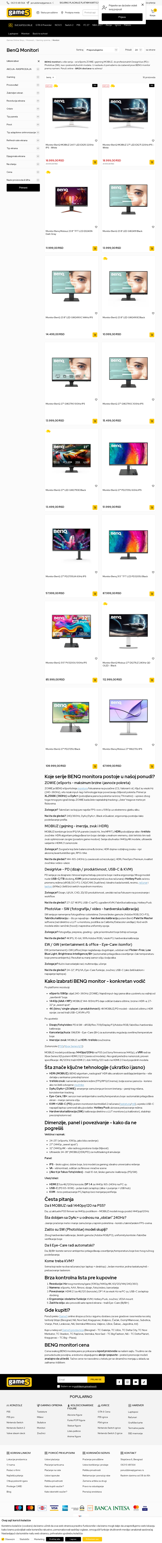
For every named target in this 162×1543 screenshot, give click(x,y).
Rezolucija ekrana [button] (16, 100)
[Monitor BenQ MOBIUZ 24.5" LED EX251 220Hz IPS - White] (71, 113)
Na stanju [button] (11, 164)
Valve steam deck (16, 1433)
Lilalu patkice (74, 1431)
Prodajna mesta (72, 12)
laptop (48, 886)
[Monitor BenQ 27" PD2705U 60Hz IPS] (128, 458)
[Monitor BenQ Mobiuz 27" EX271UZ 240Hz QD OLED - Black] (128, 631)
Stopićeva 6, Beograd (132, 1459)
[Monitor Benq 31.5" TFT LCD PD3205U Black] (128, 545)
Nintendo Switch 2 (16, 1427)
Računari (132, 1417)
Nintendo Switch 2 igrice (110, 1433)
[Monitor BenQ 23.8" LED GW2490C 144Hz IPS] (71, 286)
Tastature (42, 1411)
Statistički (24, 1539)
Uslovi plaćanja (52, 1459)
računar (143, 882)
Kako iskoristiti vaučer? (56, 1491)
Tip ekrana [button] (12, 148)
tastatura (125, 1104)
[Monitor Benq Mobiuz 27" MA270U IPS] (128, 717)
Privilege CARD (14, 1486)
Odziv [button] (10, 108)
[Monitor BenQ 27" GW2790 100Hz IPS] (71, 372)
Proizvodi (30, 40)
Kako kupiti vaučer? (54, 1486)
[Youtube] (136, 1382)
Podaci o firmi (13, 1470)
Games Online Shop (15, 40)
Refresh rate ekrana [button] (17, 140)
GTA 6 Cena (104, 1411)
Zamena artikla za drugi (95, 1480)
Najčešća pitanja (147, 2)
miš (133, 1104)
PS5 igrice (103, 1417)
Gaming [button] (11, 77)
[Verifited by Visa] (145, 1507)
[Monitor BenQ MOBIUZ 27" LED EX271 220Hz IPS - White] (128, 113)
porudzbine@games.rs (41, 3)
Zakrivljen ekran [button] (15, 92)
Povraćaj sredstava (92, 1491)
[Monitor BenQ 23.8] (128, 199)
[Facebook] (119, 1382)
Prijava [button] (122, 17)
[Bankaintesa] (108, 1507)
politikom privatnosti (85, 1386)
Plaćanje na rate (53, 1470)
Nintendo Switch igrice (109, 1427)
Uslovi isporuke (52, 1475)
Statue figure (74, 1425)
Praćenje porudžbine (93, 1459)
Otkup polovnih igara (17, 1480)
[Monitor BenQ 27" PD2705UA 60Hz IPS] (71, 545)
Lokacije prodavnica (17, 1459)
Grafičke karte (135, 1422)
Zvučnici (41, 1433)
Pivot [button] (9, 124)
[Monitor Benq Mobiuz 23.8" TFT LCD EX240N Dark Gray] (71, 199)
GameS (63, 1316)
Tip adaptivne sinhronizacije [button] (21, 132)
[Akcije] (49, 86)
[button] (50, 77)
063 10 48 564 (18, 3)
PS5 (61, 1046)
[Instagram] (127, 1382)
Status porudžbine (49, 12)
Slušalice (41, 1422)
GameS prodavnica (73, 1330)
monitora (83, 788)
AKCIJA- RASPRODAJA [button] (19, 69)
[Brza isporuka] (56, 86)
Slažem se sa (79, 1386)
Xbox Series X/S (73, 1046)
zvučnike (79, 1085)
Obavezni (10, 1539)
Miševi (40, 1417)
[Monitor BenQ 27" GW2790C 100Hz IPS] (128, 372)
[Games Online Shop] (19, 12)
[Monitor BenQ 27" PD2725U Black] (71, 717)
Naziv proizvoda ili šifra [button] (18, 180)
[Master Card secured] (136, 1507)
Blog (9, 1491)
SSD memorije (135, 1433)
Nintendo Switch (15, 1422)
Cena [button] (9, 172)
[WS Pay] (77, 1507)
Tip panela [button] (12, 116)
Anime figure (74, 1436)
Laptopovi (133, 1411)
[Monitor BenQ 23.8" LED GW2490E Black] (128, 286)
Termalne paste (136, 1428)
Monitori (41, 1427)
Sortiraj (79, 50)
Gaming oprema (43, 40)
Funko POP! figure (76, 1420)
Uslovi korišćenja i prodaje (95, 1464)
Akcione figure (74, 1414)
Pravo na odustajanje (93, 1486)
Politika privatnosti (54, 1480)
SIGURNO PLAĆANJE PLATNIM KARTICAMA (81, 3)
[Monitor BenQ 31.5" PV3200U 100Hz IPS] (71, 631)
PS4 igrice (103, 1422)
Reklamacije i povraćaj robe (96, 1475)
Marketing (39, 1539)
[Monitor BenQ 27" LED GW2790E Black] (71, 458)
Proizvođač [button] (12, 84)
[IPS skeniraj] (81, 1516)
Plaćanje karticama (54, 1464)
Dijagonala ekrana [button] (16, 156)
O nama (11, 1464)
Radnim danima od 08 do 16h (135, 1475)
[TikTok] (144, 1382)
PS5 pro (10, 1417)
